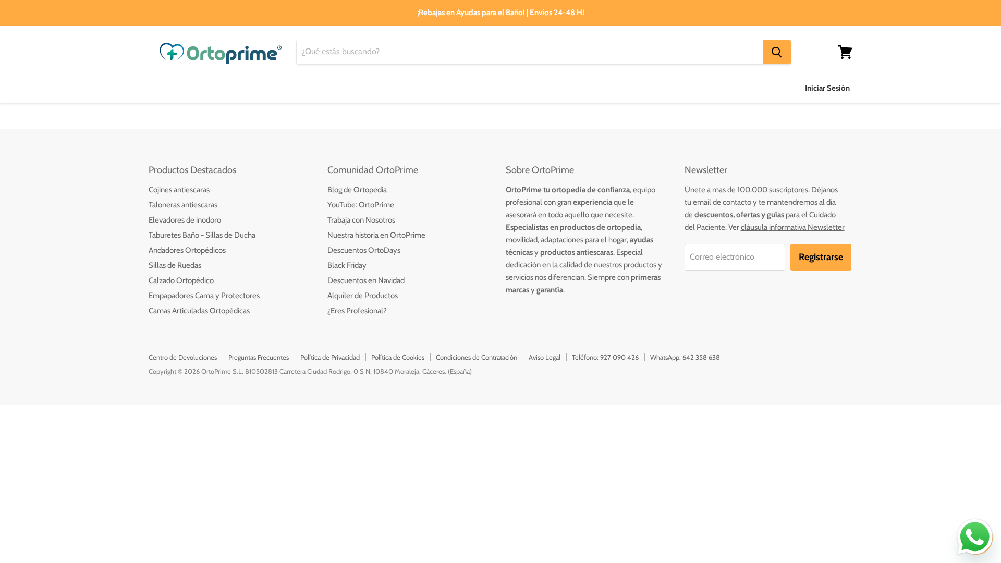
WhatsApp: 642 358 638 (685, 357)
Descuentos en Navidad (366, 280)
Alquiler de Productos (362, 295)
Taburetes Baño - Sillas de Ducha (202, 235)
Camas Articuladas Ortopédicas (199, 310)
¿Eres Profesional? (357, 310)
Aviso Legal (544, 357)
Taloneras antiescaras (183, 205)
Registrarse (821, 257)
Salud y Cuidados (343, 88)
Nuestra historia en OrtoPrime (376, 235)
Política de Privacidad (330, 357)
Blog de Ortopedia (357, 189)
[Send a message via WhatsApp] (975, 537)
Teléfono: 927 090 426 (605, 357)
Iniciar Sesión (827, 88)
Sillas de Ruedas (175, 265)
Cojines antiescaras (179, 189)
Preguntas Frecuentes (258, 357)
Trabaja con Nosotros (361, 220)
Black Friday (347, 265)
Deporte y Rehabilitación (593, 88)
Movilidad (507, 88)
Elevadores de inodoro (185, 220)
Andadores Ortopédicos (187, 250)
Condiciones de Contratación (476, 357)
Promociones (685, 88)
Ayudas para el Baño (186, 88)
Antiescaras (267, 88)
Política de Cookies (397, 357)
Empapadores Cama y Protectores (204, 295)
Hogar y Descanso (432, 88)
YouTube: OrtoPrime (360, 205)
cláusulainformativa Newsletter (793, 227)
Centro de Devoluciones (183, 357)
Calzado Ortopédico (181, 280)
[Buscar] (777, 52)
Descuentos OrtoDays (363, 250)
